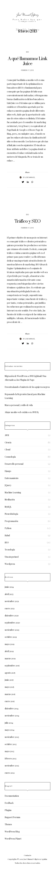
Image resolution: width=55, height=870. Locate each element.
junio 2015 (9, 679)
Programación (11, 521)
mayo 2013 (9, 751)
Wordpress (10, 563)
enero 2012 (10, 772)
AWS (7, 435)
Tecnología (10, 549)
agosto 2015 (10, 672)
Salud (7, 535)
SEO (27, 52)
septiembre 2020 (12, 622)
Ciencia (8, 442)
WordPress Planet (13, 838)
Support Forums (12, 817)
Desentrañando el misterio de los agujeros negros (27, 387)
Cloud (7, 449)
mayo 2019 (9, 644)
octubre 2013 (10, 744)
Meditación (10, 499)
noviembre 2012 (12, 765)
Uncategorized (11, 556)
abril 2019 (9, 651)
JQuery (8, 485)
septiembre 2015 (12, 665)
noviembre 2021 (12, 601)
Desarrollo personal (14, 463)
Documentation (12, 795)
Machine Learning (13, 492)
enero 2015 (10, 701)
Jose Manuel (30, 177)
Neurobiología (11, 513)
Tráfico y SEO (28, 221)
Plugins (8, 810)
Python (8, 528)
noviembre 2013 (12, 737)
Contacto (27, 855)
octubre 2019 (11, 637)
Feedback (9, 803)
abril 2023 (9, 594)
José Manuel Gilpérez (27, 14)
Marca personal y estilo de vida (19, 405)
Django (8, 471)
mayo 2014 (9, 729)
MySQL (8, 506)
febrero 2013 (10, 758)
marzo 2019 (10, 658)
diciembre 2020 (12, 615)
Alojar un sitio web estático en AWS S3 (22, 412)
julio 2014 (9, 722)
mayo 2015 (9, 687)
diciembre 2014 (11, 708)
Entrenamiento (11, 478)
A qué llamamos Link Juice (27, 61)
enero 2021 (10, 608)
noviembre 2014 (12, 715)
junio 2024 (9, 587)
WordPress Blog (12, 831)
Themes (8, 824)
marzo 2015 (10, 694)
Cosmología (10, 456)
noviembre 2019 (12, 629)
